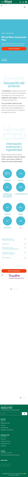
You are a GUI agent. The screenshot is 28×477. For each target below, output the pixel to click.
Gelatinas (4, 436)
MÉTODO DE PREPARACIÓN (8, 239)
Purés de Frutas (5, 441)
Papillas (3, 439)
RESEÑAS (6, 257)
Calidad (3, 425)
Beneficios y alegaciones (8, 253)
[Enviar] (24, 413)
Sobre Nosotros (5, 423)
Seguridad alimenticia (7, 430)
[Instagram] (5, 465)
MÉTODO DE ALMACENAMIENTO (10, 248)
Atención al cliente (6, 452)
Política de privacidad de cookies (10, 455)
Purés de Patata (5, 443)
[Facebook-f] (2, 465)
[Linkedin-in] (9, 465)
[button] (2, 2)
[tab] (14, 239)
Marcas (3, 421)
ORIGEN (5, 244)
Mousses (3, 445)
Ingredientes (4, 427)
